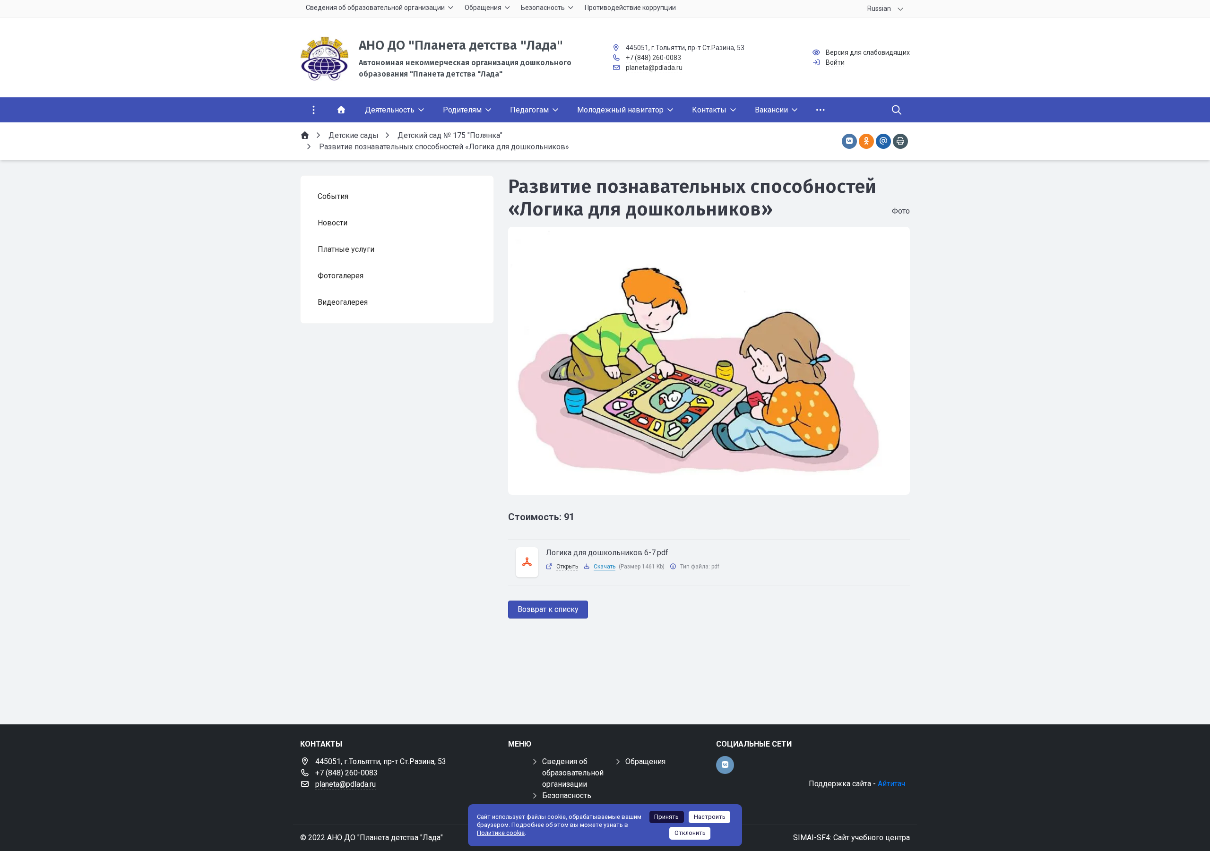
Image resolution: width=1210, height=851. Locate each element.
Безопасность (566, 795)
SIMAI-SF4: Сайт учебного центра (851, 837)
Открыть (567, 566)
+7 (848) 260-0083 (653, 57)
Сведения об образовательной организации (573, 773)
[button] (709, 486)
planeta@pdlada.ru (654, 67)
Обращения (645, 761)
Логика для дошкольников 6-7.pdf (607, 552)
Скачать (604, 566)
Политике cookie (501, 832)
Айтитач (891, 783)
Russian (879, 8)
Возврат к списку (548, 609)
